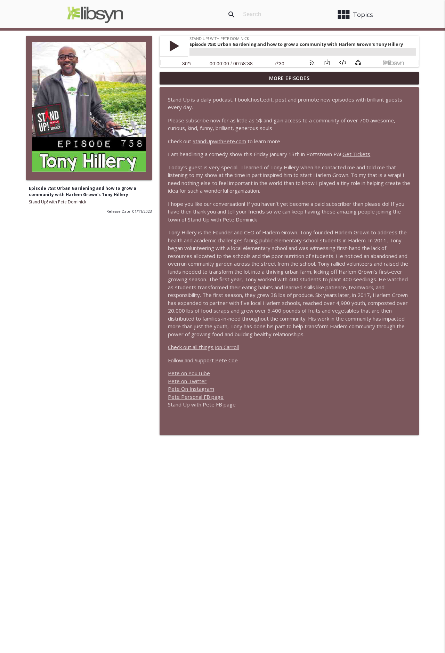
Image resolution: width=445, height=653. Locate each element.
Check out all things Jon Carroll (203, 347)
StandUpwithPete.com (219, 141)
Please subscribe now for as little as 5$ (215, 120)
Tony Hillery (182, 232)
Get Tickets (356, 154)
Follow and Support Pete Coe (203, 360)
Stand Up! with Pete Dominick (57, 202)
